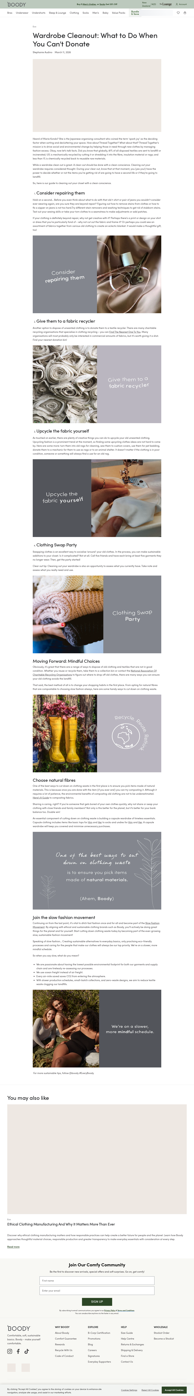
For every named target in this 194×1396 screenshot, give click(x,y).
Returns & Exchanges (132, 1344)
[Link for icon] (11, 1368)
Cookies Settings (129, 1390)
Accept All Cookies (174, 1390)
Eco (34, 26)
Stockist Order (161, 1333)
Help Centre (127, 1338)
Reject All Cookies (150, 1390)
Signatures (94, 1356)
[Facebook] (18, 1351)
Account (183, 4)
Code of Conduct (64, 1356)
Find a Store (127, 1356)
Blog (90, 1344)
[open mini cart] (185, 13)
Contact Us (127, 1361)
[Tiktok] (26, 1351)
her (100, 822)
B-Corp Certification (99, 1333)
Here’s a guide (41, 797)
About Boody (62, 1333)
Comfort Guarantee (66, 1338)
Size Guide (127, 1333)
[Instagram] (9, 1351)
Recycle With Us (63, 1350)
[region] (97, 1390)
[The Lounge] (166, 4)
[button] (97, 1302)
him (90, 822)
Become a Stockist (164, 1338)
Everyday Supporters (99, 1361)
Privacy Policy (109, 1310)
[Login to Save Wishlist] (178, 13)
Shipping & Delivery (132, 1350)
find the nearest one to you (124, 332)
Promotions (94, 1338)
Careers (92, 1350)
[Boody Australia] (16, 4)
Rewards (60, 1344)
